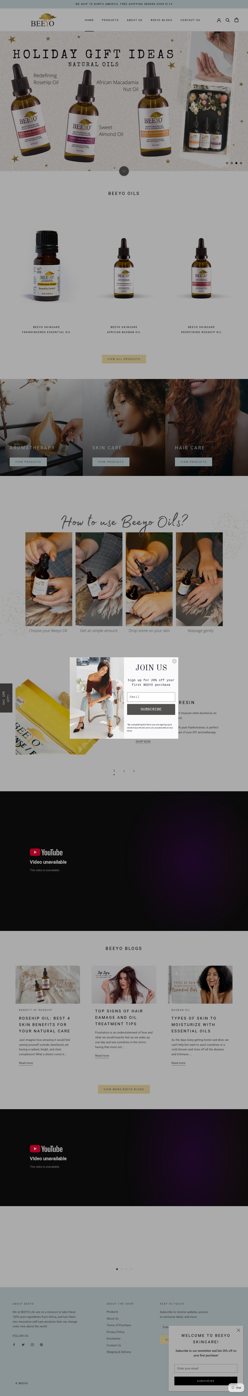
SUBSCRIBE (151, 709)
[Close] (174, 661)
